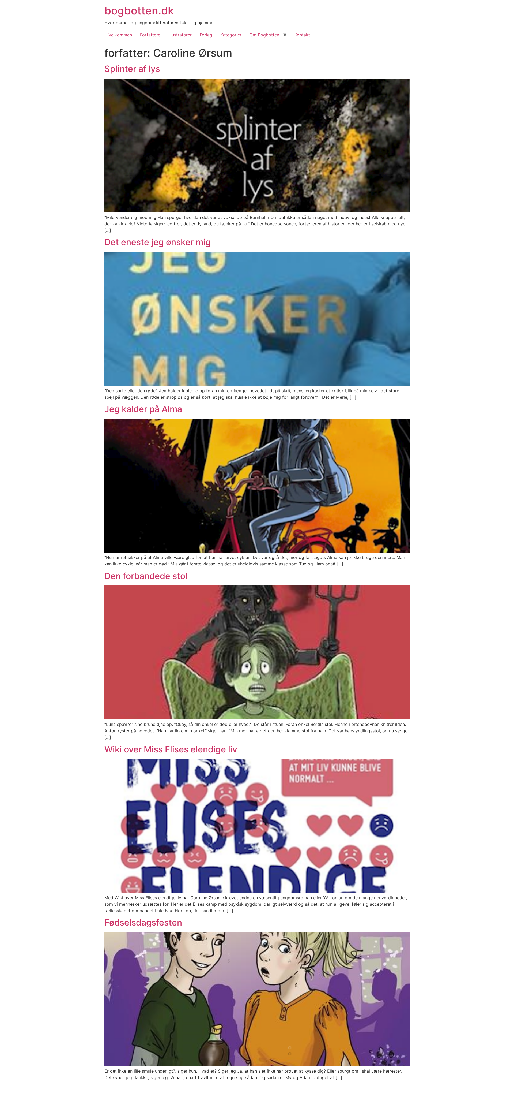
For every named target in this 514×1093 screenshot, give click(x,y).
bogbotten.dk (139, 10)
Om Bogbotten (264, 35)
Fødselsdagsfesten (143, 922)
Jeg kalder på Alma (143, 409)
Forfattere (150, 35)
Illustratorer (180, 35)
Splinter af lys (132, 69)
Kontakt (302, 35)
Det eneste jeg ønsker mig (157, 242)
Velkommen (120, 35)
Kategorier (230, 35)
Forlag (206, 35)
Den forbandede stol (145, 576)
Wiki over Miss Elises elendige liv (170, 749)
